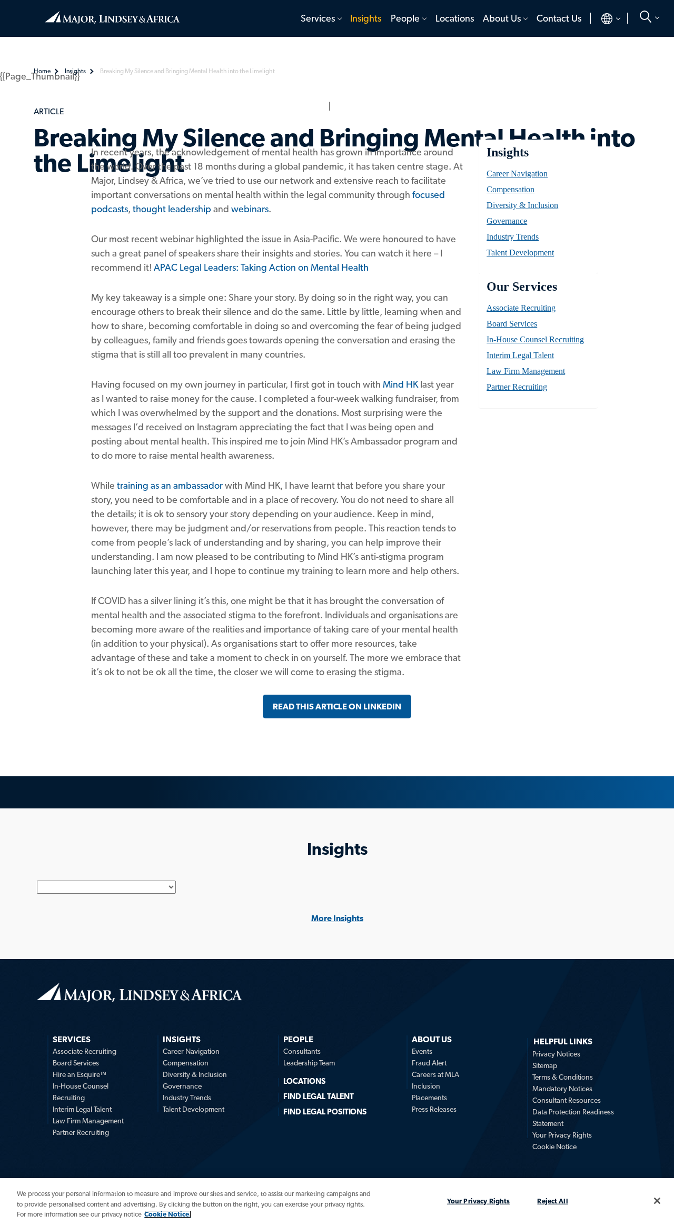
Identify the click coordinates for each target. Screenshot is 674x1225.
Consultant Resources (566, 1100)
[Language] (602, 18)
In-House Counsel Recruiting (535, 339)
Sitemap (544, 1065)
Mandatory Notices (562, 1088)
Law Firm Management (526, 371)
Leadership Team (309, 1063)
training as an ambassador (170, 485)
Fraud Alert (429, 1063)
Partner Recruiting (517, 386)
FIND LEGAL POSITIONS (324, 1112)
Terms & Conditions (562, 1077)
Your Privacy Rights (562, 1135)
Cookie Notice (554, 1146)
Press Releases (434, 1109)
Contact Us (559, 18)
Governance (507, 220)
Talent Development (520, 252)
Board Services (512, 323)
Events (422, 1051)
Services (318, 18)
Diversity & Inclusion (522, 205)
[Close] (657, 1200)
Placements (429, 1097)
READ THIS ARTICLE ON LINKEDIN (337, 707)
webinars (250, 208)
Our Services (522, 286)
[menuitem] (320, 18)
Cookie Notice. (167, 1214)
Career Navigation (517, 173)
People (405, 18)
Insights (365, 18)
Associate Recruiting (521, 307)
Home (112, 13)
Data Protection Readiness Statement (573, 1118)
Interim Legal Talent (520, 355)
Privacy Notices (556, 1054)
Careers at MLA (435, 1074)
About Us (502, 18)
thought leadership (172, 208)
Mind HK (400, 384)
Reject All (552, 1200)
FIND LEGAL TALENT (318, 1096)
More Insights (337, 918)
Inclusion (426, 1086)
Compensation (510, 189)
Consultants (302, 1051)
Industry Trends (513, 236)
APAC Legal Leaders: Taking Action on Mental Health (261, 267)
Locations (454, 18)
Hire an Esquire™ (79, 1074)
